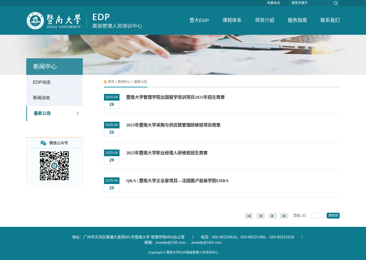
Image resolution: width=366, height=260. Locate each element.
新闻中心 (124, 82)
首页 (111, 82)
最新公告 (42, 113)
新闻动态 (41, 97)
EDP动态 (42, 82)
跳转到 (333, 215)
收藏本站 (273, 3)
